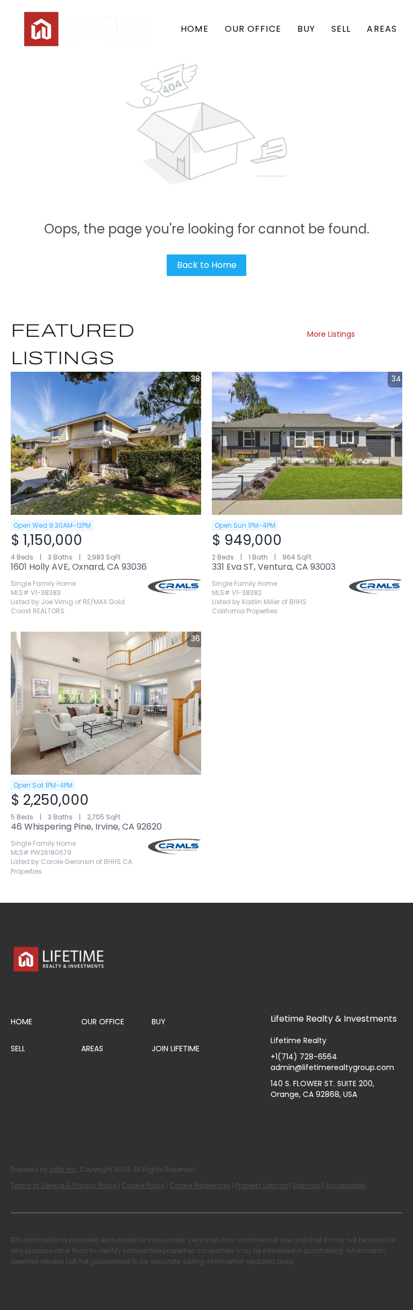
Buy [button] (306, 29)
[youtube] (343, 1118)
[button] (87, 29)
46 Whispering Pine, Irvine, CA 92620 (86, 826)
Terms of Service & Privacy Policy (64, 1185)
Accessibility (345, 1185)
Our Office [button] (253, 29)
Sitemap (307, 1185)
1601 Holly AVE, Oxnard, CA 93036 (79, 567)
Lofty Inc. (63, 1169)
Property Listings (262, 1185)
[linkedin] (300, 1118)
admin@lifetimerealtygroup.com (332, 1067)
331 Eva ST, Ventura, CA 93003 (274, 567)
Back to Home (207, 265)
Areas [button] (382, 29)
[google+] (386, 1118)
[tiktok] (365, 1118)
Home (194, 29)
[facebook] (278, 1118)
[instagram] (322, 1118)
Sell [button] (341, 29)
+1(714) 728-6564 (303, 1056)
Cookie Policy (143, 1185)
